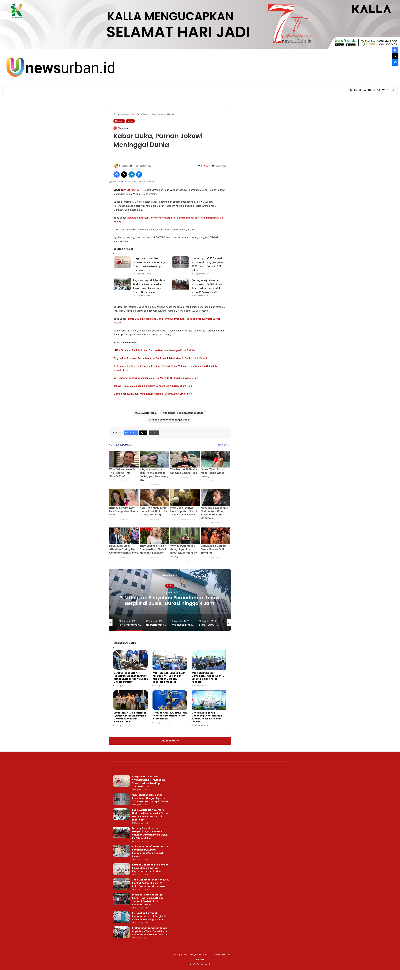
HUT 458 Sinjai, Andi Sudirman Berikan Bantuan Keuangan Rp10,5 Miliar (154, 350)
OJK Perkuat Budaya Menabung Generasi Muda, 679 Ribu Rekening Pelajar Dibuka (207, 717)
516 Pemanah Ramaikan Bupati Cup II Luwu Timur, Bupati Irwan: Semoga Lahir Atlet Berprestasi (169, 603)
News (126, 114)
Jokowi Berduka (147, 412)
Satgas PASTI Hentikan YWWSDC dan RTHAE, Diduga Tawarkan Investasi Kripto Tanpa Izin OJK (148, 781)
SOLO (116, 189)
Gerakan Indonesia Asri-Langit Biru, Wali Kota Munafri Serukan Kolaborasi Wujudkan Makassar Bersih (130, 677)
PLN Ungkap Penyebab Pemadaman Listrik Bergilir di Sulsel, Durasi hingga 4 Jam (149, 916)
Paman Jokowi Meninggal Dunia (170, 419)
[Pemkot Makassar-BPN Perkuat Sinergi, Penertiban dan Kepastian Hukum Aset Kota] (121, 869)
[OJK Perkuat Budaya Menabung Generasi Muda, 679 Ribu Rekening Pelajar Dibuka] (209, 700)
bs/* (167, 334)
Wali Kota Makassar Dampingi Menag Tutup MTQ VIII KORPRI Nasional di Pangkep (208, 677)
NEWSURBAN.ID (130, 189)
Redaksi (200, 959)
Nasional (119, 121)
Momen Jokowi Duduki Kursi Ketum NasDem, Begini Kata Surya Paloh (152, 393)
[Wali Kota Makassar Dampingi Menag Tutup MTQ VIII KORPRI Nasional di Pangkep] (209, 660)
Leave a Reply (170, 740)
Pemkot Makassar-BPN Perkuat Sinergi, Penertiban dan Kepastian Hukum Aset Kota (150, 868)
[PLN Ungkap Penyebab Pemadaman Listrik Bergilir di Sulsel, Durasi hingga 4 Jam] (121, 917)
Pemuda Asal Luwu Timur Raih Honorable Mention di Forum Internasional (169, 715)
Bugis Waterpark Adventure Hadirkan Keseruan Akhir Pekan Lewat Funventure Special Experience (150, 814)
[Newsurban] (60, 67)
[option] (170, 600)
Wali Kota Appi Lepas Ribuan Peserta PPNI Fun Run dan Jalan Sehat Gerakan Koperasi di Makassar (168, 677)
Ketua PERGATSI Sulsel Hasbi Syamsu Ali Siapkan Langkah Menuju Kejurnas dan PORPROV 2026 (129, 717)
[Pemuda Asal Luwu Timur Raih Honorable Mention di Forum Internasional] (169, 700)
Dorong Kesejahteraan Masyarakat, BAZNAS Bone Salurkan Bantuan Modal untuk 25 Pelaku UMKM (150, 833)
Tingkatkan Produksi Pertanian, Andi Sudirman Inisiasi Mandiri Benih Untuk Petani (160, 358)
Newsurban (124, 166)
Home (118, 114)
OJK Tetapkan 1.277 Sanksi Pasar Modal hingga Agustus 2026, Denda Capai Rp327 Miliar (150, 798)
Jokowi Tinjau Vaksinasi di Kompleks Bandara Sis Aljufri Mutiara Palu (152, 385)
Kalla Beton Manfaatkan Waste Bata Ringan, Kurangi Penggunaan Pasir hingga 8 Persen (150, 851)
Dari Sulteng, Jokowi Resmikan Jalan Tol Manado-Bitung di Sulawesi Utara (155, 377)
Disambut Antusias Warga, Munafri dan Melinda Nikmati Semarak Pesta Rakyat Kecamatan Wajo (148, 899)
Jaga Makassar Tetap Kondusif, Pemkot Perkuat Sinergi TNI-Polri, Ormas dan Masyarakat (150, 883)
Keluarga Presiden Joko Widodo (183, 412)
